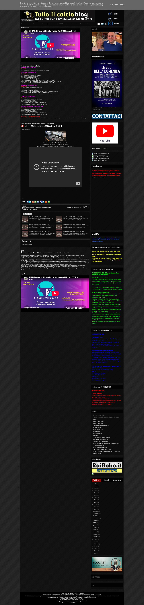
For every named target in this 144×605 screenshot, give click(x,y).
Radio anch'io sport (98, 429)
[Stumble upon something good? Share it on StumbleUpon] (35, 202)
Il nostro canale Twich (98, 415)
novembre (96, 513)
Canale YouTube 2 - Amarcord (99, 148)
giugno (95, 525)
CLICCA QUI (80, 599)
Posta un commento (27, 244)
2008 (95, 553)
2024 (95, 488)
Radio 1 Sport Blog (98, 423)
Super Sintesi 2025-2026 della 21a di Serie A (74, 231)
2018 (95, 502)
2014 (95, 539)
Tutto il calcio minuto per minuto (101, 425)
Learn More (113, 5)
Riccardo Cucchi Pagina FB (100, 439)
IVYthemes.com (78, 602)
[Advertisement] (48, 196)
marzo (95, 532)
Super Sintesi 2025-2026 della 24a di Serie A (74, 224)
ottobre (95, 515)
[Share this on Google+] (33, 202)
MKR (72, 602)
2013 (95, 541)
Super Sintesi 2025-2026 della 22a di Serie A (40, 224)
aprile (94, 529)
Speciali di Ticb (60, 24)
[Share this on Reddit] (46, 202)
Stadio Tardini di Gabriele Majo (101, 441)
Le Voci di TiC (31, 24)
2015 (95, 509)
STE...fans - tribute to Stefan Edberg (102, 449)
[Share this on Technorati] (49, 202)
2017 (95, 504)
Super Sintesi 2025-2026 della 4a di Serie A (74, 216)
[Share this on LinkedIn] (43, 202)
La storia (51, 24)
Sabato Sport (96, 431)
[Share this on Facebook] (28, 202)
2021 (95, 495)
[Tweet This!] (30, 202)
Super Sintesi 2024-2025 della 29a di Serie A (40, 231)
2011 (95, 546)
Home (23, 123)
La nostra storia (84, 24)
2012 (95, 544)
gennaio (95, 536)
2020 (95, 497)
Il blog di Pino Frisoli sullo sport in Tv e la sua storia (106, 443)
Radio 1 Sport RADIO (98, 421)
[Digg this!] (38, 202)
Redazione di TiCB (23, 126)
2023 (95, 490)
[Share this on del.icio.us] (41, 202)
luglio (94, 522)
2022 (95, 493)
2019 (95, 499)
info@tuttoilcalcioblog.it (98, 177)
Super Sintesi (28, 123)
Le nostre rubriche (72, 24)
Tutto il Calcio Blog (65, 593)
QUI (82, 598)
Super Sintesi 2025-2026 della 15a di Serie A (40, 216)
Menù (22, 24)
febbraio (95, 534)
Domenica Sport (97, 433)
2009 (95, 551)
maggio (95, 527)
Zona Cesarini (97, 427)
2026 (95, 483)
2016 (95, 506)
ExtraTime (96, 435)
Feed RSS (106, 24)
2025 (95, 486)
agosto (95, 520)
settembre (96, 518)
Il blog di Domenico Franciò (100, 447)
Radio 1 (95, 419)
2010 (95, 548)
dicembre (95, 511)
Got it (122, 5)
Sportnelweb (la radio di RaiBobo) (101, 437)
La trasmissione (42, 24)
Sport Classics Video (98, 445)
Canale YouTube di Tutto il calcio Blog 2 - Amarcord (106, 417)
